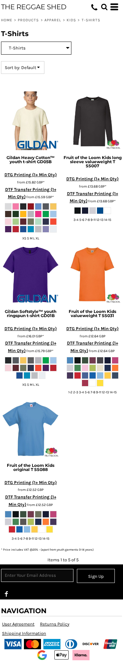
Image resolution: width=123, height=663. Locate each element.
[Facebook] (6, 594)
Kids (71, 20)
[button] (104, 6)
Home (6, 20)
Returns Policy (54, 624)
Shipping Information (24, 633)
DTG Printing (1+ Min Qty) (30, 174)
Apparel (53, 20)
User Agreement (18, 624)
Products (28, 20)
